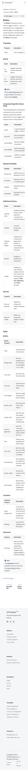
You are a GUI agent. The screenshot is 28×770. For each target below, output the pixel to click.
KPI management (12, 709)
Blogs (8, 680)
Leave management (13, 714)
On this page (8, 16)
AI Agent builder (12, 637)
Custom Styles (18, 552)
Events (9, 683)
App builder (10, 634)
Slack (8, 688)
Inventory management (14, 711)
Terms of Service (18, 763)
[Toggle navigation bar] (3, 2)
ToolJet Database (12, 639)
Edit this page (9, 578)
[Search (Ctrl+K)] (25, 2)
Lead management (12, 706)
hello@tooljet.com (12, 735)
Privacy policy (9, 764)
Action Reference (14, 92)
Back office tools (12, 660)
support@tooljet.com (13, 737)
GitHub (9, 686)
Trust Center (10, 642)
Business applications (13, 663)
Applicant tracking (12, 717)
